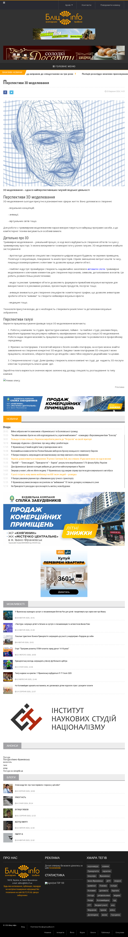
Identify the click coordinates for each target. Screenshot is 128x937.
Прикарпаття (93, 871)
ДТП (108, 881)
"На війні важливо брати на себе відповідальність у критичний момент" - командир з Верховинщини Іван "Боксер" (64, 435)
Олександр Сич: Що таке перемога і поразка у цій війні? (37, 785)
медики (117, 895)
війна (112, 910)
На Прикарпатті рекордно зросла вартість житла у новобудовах (40, 486)
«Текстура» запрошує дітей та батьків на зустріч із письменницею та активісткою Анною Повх (52, 624)
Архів (68, 5)
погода (91, 895)
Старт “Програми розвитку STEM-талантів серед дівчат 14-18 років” (42, 649)
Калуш (90, 900)
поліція (114, 886)
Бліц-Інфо (92, 876)
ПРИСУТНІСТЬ (20, 797)
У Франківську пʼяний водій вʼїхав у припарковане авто (36, 447)
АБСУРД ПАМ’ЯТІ (21, 822)
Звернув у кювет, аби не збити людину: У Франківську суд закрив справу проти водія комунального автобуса (62, 470)
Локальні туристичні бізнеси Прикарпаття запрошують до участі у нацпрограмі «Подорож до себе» (54, 636)
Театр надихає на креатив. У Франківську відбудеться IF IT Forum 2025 (43, 673)
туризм (103, 910)
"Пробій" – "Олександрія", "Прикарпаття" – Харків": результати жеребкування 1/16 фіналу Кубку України (59, 462)
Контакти (86, 5)
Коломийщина (103, 900)
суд (114, 900)
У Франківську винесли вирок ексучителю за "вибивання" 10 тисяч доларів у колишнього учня (55, 482)
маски (104, 915)
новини (105, 866)
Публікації (105, 933)
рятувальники (104, 895)
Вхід (23, 927)
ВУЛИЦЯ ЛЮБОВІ (22, 809)
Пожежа (103, 886)
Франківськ (105, 876)
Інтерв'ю (60, 933)
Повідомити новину (110, 5)
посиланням (55, 868)
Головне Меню (65, 66)
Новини (47, 933)
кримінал (92, 886)
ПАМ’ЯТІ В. (19, 834)
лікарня (117, 881)
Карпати (115, 890)
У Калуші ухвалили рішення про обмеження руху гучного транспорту (42, 478)
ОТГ (89, 905)
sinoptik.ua (18, 771)
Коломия (92, 890)
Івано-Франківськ (95, 881)
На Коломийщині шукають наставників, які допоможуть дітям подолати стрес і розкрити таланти (54, 686)
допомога (103, 890)
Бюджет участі (101, 905)
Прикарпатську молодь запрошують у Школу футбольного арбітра (41, 661)
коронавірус (93, 866)
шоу (112, 905)
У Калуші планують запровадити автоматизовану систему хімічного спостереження (50, 455)
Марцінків (92, 910)
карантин (107, 871)
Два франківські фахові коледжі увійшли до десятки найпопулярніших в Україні (48, 466)
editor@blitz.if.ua (25, 883)
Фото (72, 933)
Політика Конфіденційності (42, 927)
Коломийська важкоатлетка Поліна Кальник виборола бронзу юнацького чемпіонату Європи (54, 451)
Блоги (93, 933)
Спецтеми (120, 933)
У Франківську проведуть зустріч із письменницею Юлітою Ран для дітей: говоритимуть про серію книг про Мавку (60, 612)
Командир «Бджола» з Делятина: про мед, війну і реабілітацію (39, 443)
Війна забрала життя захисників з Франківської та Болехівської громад (44, 431)
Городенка (115, 915)
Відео (82, 933)
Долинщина (93, 915)
